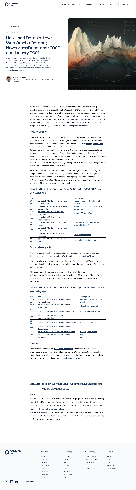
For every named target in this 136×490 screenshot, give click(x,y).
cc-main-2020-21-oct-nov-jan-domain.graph (56, 311)
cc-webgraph (72, 119)
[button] (64, 4)
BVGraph (85, 213)
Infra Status (66, 471)
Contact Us (124, 4)
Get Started (66, 456)
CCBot (65, 468)
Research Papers (90, 456)
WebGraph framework (63, 348)
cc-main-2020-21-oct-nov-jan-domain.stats (56, 332)
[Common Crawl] (13, 452)
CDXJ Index (44, 459)
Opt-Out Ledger (68, 474)
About (109, 456)
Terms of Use (111, 468)
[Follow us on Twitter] (7, 481)
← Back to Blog (14, 26)
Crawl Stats (44, 471)
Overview (44, 456)
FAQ (64, 478)
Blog (64, 462)
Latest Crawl (45, 468)
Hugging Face (89, 462)
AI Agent (66, 459)
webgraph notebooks (78, 125)
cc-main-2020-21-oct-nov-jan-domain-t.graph (57, 322)
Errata (43, 478)
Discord (87, 465)
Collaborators (89, 468)
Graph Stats (44, 474)
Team (109, 459)
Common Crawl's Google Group (66, 358)
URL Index (44, 462)
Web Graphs (45, 465)
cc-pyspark (87, 119)
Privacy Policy (111, 465)
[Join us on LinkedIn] (12, 481)
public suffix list (61, 256)
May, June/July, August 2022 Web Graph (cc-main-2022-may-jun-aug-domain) (65, 416)
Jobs (108, 462)
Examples (66, 465)
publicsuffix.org (88, 256)
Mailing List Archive (91, 459)
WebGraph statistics (82, 235)
